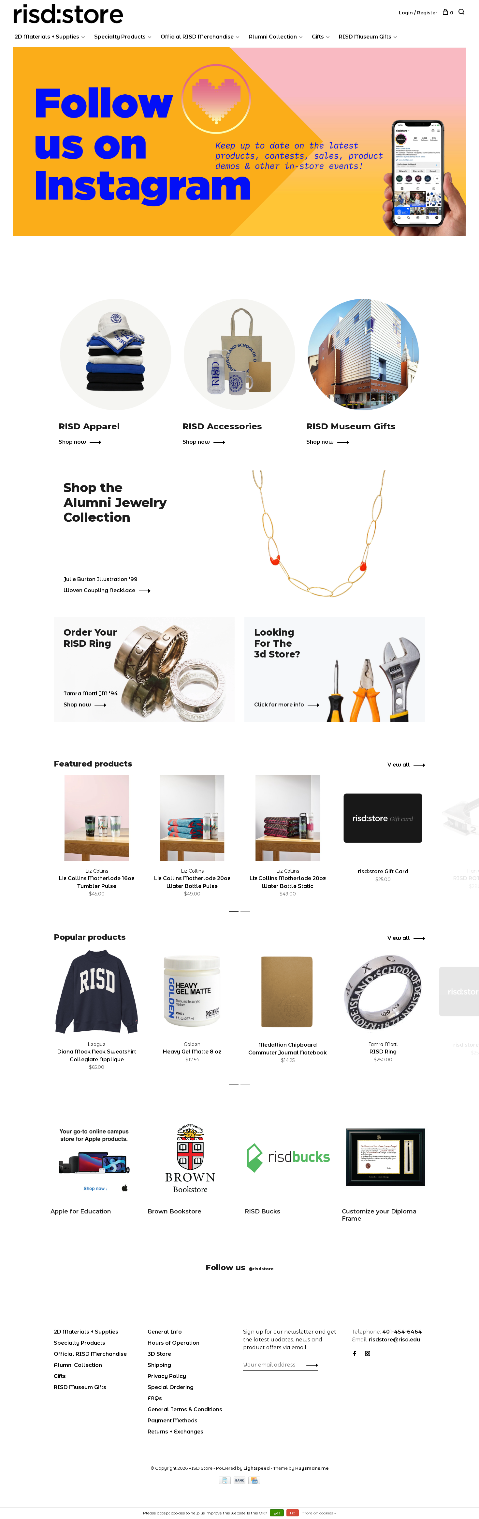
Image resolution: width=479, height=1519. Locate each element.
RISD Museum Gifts (365, 37)
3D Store (159, 1354)
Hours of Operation (173, 1343)
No (292, 1513)
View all (398, 765)
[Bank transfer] (240, 1482)
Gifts (318, 37)
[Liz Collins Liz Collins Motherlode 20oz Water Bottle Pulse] (192, 818)
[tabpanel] (96, 840)
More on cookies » (318, 1513)
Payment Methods (172, 1420)
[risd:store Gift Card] (383, 818)
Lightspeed (256, 1468)
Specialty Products (120, 37)
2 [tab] (247, 911)
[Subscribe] (310, 1365)
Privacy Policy (167, 1376)
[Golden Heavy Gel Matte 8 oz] (192, 992)
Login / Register (418, 13)
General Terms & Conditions (185, 1409)
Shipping (159, 1365)
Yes (276, 1513)
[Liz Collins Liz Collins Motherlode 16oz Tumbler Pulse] (96, 818)
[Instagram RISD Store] (367, 1354)
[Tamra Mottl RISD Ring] (383, 992)
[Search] (462, 13)
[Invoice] (225, 1482)
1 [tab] (235, 911)
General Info (165, 1332)
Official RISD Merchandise (197, 37)
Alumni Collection (273, 37)
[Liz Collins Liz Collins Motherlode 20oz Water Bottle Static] (287, 818)
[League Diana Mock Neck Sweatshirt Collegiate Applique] (96, 992)
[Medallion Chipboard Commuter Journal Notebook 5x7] (287, 992)
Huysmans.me (312, 1468)
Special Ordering (171, 1387)
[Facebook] (354, 1354)
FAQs (155, 1398)
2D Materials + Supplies (47, 37)
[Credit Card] (254, 1482)
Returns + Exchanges (175, 1432)
